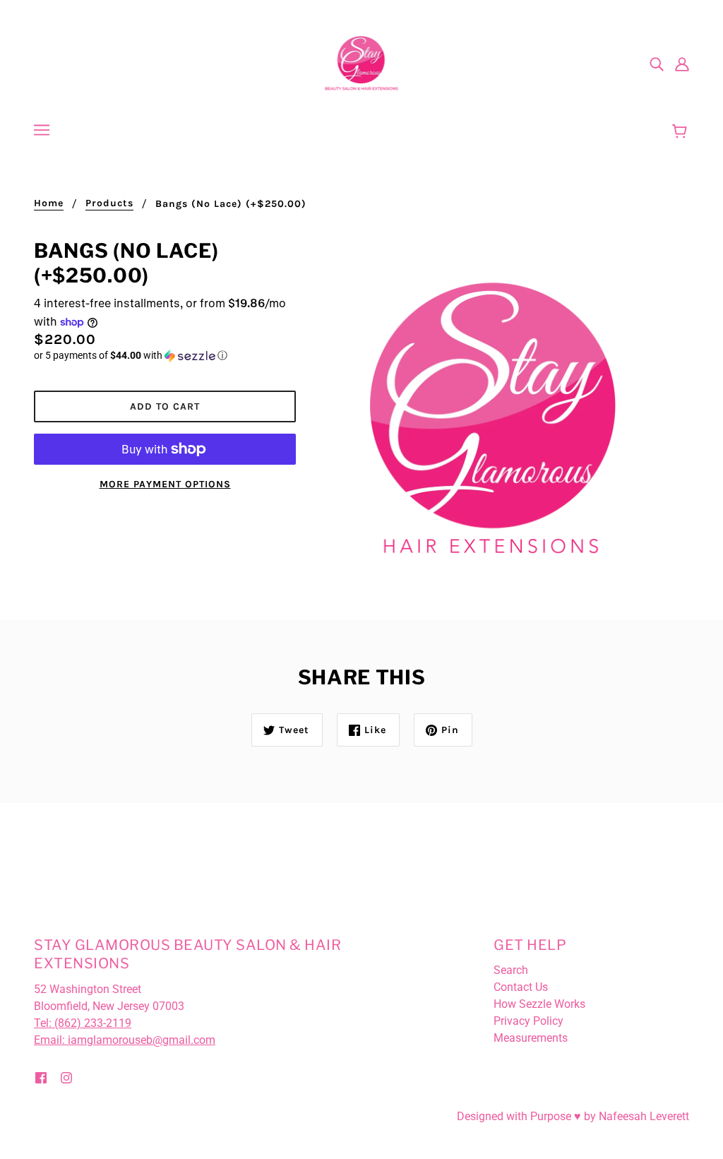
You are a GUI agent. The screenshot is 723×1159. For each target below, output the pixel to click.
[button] (165, 355)
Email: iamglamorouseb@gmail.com (124, 1040)
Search (511, 970)
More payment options (165, 484)
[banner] (362, 62)
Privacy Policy (528, 1021)
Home (49, 203)
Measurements (531, 1038)
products (109, 203)
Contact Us (521, 987)
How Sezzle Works (539, 1004)
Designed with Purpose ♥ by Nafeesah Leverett (573, 1116)
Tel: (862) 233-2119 (82, 1023)
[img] (656, 63)
